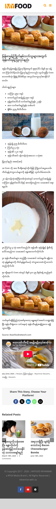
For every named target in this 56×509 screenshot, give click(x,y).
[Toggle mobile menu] (50, 5)
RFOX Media (14, 473)
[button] (4, 439)
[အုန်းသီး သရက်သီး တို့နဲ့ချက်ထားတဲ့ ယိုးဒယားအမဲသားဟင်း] (21, 421)
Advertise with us (28, 477)
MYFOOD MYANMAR (41, 468)
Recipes (19, 373)
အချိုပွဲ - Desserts (8, 377)
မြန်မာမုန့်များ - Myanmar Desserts (36, 373)
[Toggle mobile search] (45, 5)
